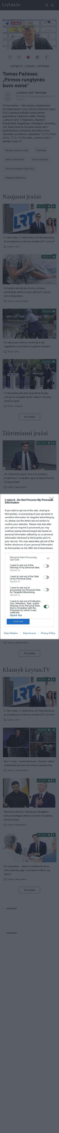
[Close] (52, 500)
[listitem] (29, 558)
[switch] (46, 566)
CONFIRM (18, 621)
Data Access (29, 633)
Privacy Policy (48, 633)
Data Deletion (11, 633)
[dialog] (29, 566)
